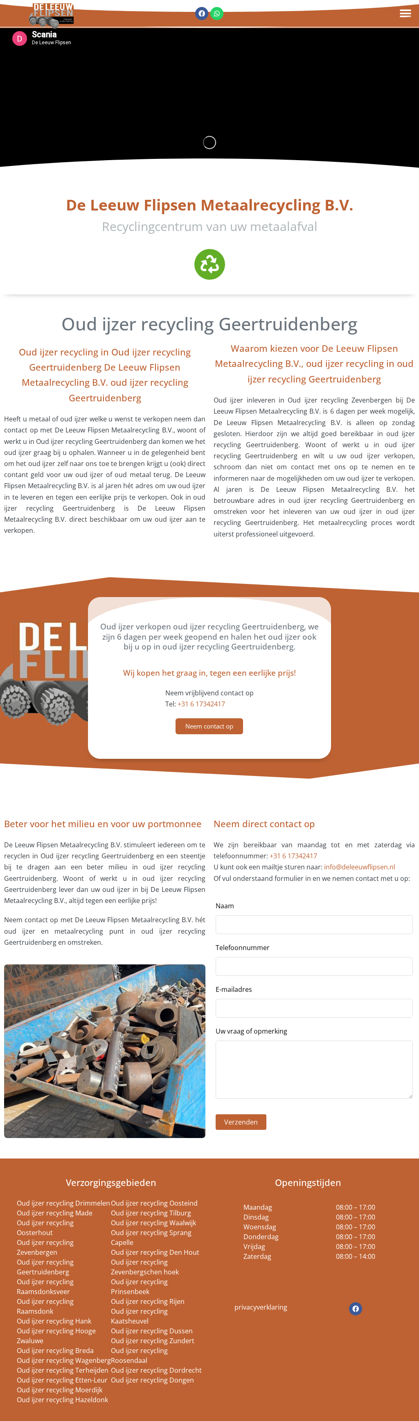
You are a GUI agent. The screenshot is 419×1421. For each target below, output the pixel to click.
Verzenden (241, 1122)
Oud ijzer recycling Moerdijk (59, 1389)
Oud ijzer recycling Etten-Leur (62, 1380)
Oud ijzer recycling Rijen (148, 1301)
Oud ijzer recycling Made (54, 1212)
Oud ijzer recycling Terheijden (62, 1370)
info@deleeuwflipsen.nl (359, 866)
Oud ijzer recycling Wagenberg (64, 1360)
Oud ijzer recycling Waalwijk (153, 1222)
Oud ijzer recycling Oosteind (154, 1203)
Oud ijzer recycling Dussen (152, 1330)
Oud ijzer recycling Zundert (152, 1340)
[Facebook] (355, 1308)
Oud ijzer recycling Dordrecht (156, 1370)
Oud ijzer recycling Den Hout (155, 1252)
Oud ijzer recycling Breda (55, 1350)
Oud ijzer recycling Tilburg (151, 1212)
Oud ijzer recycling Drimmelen (63, 1203)
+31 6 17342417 (201, 703)
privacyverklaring (260, 1307)
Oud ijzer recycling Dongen (152, 1380)
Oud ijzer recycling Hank (54, 1321)
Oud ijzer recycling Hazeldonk (62, 1399)
